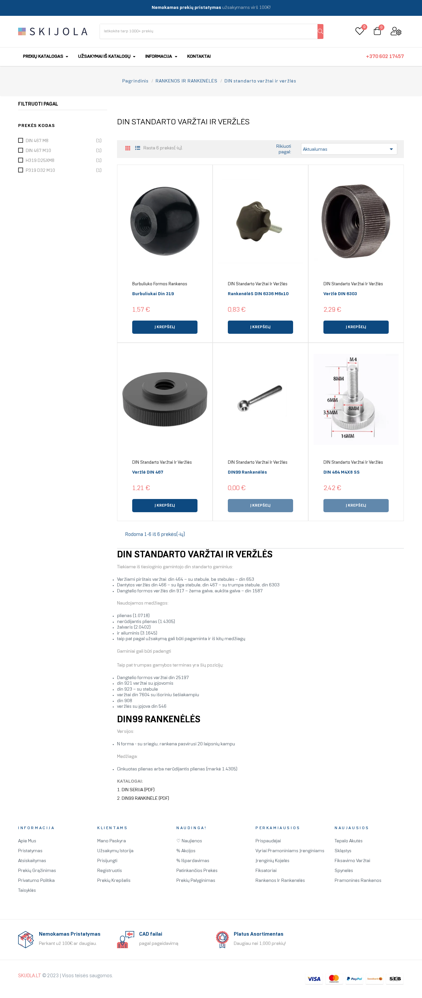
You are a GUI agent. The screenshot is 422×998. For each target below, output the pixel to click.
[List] (138, 148)
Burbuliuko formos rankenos (159, 284)
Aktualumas (349, 149)
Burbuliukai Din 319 (153, 294)
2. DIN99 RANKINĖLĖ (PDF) (143, 798)
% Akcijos (186, 851)
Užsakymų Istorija (115, 851)
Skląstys (343, 851)
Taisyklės (27, 891)
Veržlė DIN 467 (147, 472)
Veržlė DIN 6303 (340, 294)
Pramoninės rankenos (358, 881)
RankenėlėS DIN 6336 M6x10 (258, 294)
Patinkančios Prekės (197, 871)
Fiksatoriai (266, 871)
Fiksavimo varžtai (352, 861)
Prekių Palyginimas (195, 881)
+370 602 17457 (385, 56)
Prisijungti (107, 861)
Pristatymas (30, 851)
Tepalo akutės (349, 841)
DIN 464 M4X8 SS (341, 472)
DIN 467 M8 (64, 141)
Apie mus (27, 841)
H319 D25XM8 (64, 161)
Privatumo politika (36, 881)
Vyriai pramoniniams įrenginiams (290, 851)
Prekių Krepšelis (114, 881)
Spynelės (344, 871)
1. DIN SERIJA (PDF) (136, 790)
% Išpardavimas (192, 861)
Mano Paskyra (111, 841)
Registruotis (109, 871)
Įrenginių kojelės (272, 861)
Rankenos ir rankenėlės (280, 881)
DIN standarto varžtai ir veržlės (257, 284)
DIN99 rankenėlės (247, 472)
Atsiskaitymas (32, 861)
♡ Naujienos (189, 841)
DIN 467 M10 (64, 151)
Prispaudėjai (268, 841)
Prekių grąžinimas (37, 871)
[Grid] (128, 149)
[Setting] (396, 31)
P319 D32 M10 (64, 171)
